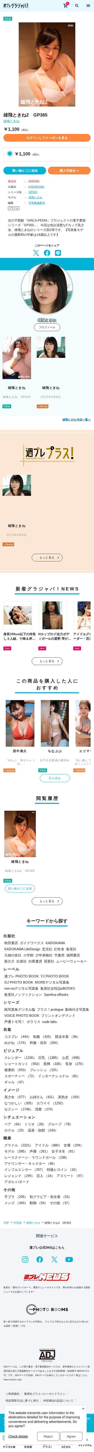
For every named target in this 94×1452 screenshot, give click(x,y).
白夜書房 (35, 961)
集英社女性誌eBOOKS (57, 988)
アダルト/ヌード (16, 1182)
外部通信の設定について (58, 1400)
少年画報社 (43, 955)
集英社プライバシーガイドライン (44, 1393)
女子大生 (64, 1151)
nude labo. (49, 1022)
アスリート (71, 1176)
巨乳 (49, 1058)
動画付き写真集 (77, 1009)
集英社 (71, 949)
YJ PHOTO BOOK (55, 976)
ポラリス (33, 1022)
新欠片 (9, 961)
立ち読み (55, 778)
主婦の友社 (12, 955)
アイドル (48, 1145)
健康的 (16, 1070)
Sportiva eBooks (56, 994)
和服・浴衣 (45, 1043)
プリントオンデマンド (58, 1015)
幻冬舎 (59, 949)
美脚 (53, 1064)
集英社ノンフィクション (23, 994)
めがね (16, 1043)
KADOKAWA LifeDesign (22, 949)
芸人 (46, 1176)
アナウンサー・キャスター (30, 1163)
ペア (13, 1124)
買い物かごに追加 (25, 170)
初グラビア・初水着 (51, 1197)
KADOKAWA (36, 186)
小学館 (28, 955)
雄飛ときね (11, 121)
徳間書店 (73, 955)
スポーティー (20, 1076)
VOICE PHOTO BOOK (21, 1015)
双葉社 (49, 961)
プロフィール (47, 327)
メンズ (16, 1203)
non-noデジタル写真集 (21, 988)
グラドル (13, 208)
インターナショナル (59, 1076)
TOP (6, 1222)
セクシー (18, 1109)
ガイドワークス (32, 943)
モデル (16, 1151)
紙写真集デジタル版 (19, 1009)
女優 (74, 1145)
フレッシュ (45, 1070)
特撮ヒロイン (63, 1170)
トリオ (35, 1124)
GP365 (33, 192)
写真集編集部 (37, 202)
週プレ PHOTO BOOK (21, 976)
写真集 (17, 1222)
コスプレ (17, 1037)
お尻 (72, 1058)
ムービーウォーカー (71, 961)
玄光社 (47, 949)
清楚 (45, 1109)
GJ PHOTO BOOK (18, 982)
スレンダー (20, 1058)
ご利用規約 (12, 1393)
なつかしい (19, 1103)
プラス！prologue (50, 1009)
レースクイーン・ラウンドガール (36, 1157)
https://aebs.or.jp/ (12, 1379)
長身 (75, 1064)
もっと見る (47, 557)
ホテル (15, 1130)
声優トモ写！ (14, 1022)
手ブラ (16, 1197)
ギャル (15, 1082)
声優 (40, 1151)
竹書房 (59, 955)
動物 (39, 1203)
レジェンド (19, 1176)
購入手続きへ (69, 170)
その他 (60, 1203)
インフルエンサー (24, 1170)
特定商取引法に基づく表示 (22, 1400)
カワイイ (51, 1103)
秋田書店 (11, 943)
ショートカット (23, 1064)
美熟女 (69, 1097)
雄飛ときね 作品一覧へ (77, 419)
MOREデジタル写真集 (52, 982)
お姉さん (43, 1097)
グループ (60, 1124)
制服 (43, 1037)
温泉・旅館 (43, 1130)
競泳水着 (67, 1037)
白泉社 (21, 961)
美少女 (16, 1097)
